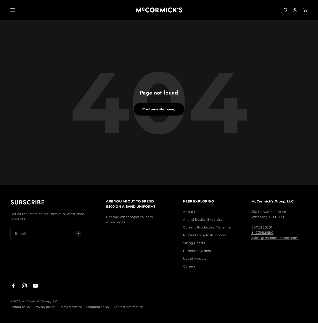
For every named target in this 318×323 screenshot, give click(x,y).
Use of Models (194, 258)
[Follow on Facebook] (13, 286)
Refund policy (20, 306)
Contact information (128, 306)
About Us (190, 212)
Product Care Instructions (204, 235)
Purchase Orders (197, 251)
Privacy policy (45, 306)
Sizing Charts (194, 243)
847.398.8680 (262, 232)
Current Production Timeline (207, 227)
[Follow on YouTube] (35, 286)
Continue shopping (159, 109)
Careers (189, 266)
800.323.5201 (261, 227)
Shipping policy (97, 306)
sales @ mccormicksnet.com (275, 238)
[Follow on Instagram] (24, 286)
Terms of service (70, 306)
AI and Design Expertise (203, 219)
